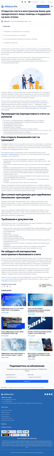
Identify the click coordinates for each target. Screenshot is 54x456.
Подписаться (27, 381)
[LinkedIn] (7, 286)
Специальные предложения (7, 420)
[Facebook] (5, 286)
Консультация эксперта (43, 6)
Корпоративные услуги (6, 418)
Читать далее (4, 312)
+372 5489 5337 (34, 2)
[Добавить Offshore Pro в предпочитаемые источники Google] (45, 285)
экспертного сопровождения (9, 154)
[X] (2, 286)
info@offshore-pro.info (7, 281)
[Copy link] (10, 286)
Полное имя (30, 374)
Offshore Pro (7, 21)
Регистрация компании (6, 410)
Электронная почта (10, 374)
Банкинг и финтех (5, 412)
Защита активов (5, 414)
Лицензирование (5, 416)
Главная (5, 387)
